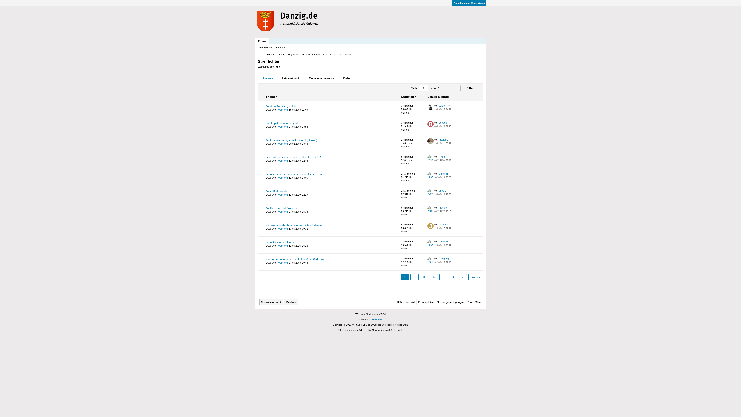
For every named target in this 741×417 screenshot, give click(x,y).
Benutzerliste (265, 47)
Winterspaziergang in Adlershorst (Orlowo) (291, 140)
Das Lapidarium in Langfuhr (282, 123)
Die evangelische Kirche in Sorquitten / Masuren (295, 224)
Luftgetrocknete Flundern (281, 241)
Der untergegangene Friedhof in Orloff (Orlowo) (295, 258)
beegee (443, 122)
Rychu (442, 156)
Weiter (476, 277)
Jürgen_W (444, 105)
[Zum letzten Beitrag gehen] (453, 109)
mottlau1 (443, 139)
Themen (268, 78)
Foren (262, 41)
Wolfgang (283, 109)
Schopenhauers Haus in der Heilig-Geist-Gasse (294, 173)
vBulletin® (377, 319)
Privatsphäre (426, 302)
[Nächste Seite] (450, 88)
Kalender (281, 47)
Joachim (443, 224)
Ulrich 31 (443, 173)
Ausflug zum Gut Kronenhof (282, 207)
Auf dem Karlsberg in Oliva (282, 106)
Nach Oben (475, 302)
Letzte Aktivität (291, 78)
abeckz (442, 190)
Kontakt (410, 302)
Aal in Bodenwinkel (277, 190)
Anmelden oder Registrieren (469, 3)
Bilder (346, 78)
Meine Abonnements (321, 78)
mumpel (443, 207)
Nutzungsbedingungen (450, 302)
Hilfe (399, 302)
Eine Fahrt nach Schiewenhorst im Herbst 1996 (294, 156)
